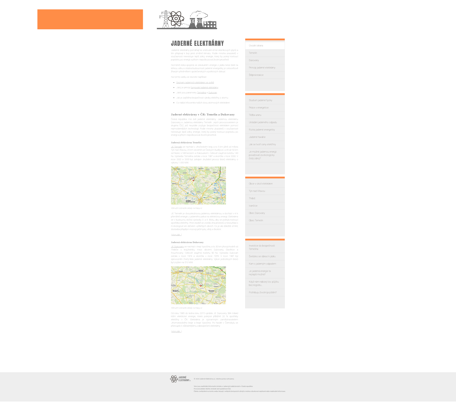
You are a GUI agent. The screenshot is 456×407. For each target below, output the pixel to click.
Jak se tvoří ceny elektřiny (262, 144)
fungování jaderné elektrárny (204, 87)
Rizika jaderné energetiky (262, 129)
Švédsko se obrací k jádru (262, 256)
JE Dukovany (177, 246)
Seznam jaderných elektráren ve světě (195, 82)
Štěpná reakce (256, 75)
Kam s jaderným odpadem (262, 263)
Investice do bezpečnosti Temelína (262, 247)
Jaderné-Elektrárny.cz (207, 379)
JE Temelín (176, 146)
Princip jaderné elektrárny (262, 67)
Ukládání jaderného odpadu (263, 122)
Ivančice (253, 205)
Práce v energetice (259, 107)
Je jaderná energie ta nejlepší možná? (260, 273)
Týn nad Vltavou (257, 191)
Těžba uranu (255, 115)
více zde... (176, 234)
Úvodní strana (256, 45)
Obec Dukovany (257, 213)
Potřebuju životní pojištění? (263, 292)
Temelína (201, 92)
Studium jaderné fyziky (260, 100)
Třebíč (252, 198)
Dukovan (212, 92)
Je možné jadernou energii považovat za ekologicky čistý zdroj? (263, 155)
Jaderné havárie (257, 137)
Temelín (253, 52)
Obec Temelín (256, 220)
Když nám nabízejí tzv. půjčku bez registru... (264, 283)
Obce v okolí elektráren (261, 183)
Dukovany (254, 60)
